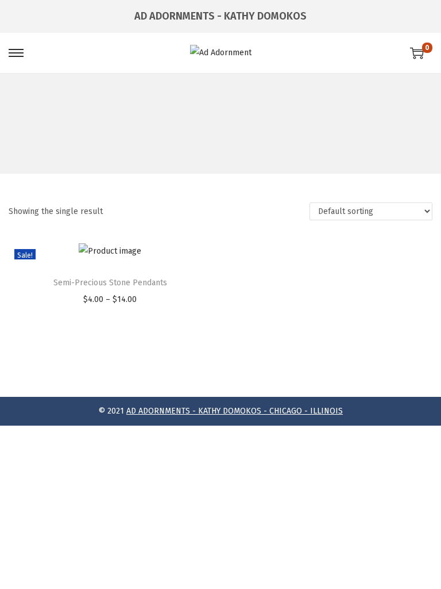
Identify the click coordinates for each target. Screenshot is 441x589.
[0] (417, 53)
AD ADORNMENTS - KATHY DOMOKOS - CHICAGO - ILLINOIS (234, 411)
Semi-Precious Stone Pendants (110, 283)
